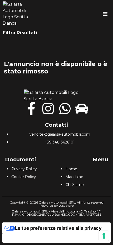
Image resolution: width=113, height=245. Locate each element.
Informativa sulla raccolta (32, 238)
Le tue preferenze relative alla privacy (58, 228)
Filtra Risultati (20, 33)
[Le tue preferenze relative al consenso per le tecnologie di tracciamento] (104, 236)
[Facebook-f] (31, 108)
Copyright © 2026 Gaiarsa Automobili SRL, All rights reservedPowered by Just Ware (57, 203)
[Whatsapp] (64, 108)
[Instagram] (48, 108)
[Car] (81, 108)
